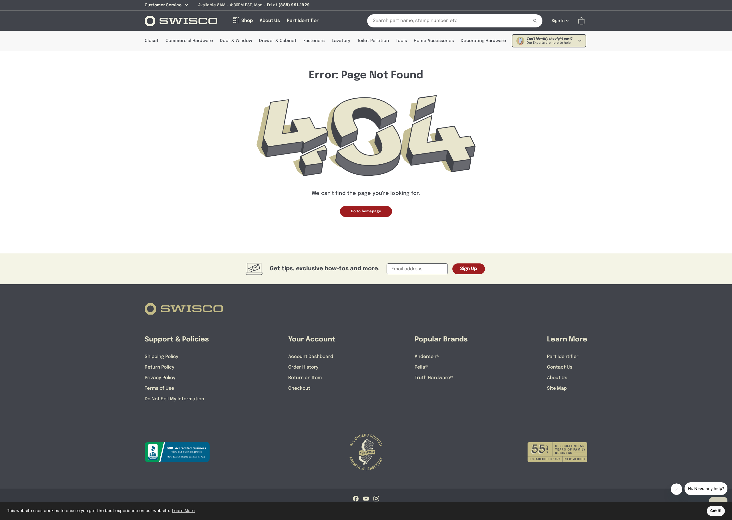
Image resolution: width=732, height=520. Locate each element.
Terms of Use (159, 388)
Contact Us (559, 367)
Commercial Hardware (189, 41)
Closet (152, 41)
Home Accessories (434, 41)
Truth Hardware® (434, 377)
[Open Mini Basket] (582, 21)
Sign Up (468, 268)
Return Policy (159, 367)
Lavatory (341, 41)
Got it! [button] (715, 511)
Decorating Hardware (483, 41)
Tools (401, 41)
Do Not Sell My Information (174, 399)
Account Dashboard (310, 356)
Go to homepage (366, 211)
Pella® (421, 367)
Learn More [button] (183, 511)
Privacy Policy (160, 377)
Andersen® (427, 356)
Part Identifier (562, 356)
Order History (303, 367)
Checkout (299, 388)
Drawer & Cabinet (278, 41)
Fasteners (314, 41)
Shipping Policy (161, 356)
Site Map (557, 388)
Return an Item (305, 377)
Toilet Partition (373, 41)
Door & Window (236, 41)
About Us (557, 377)
